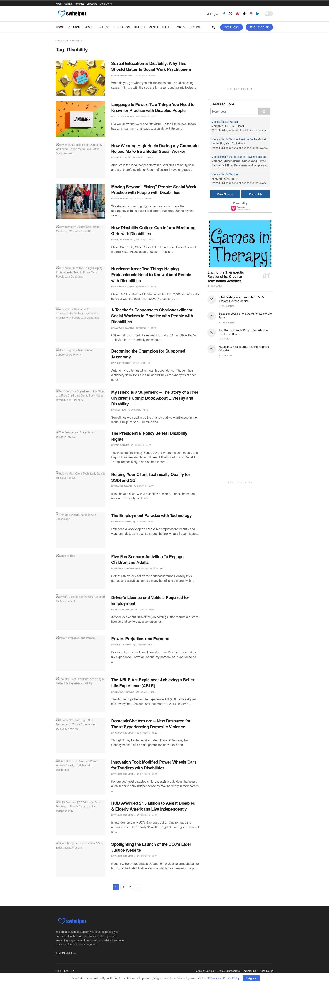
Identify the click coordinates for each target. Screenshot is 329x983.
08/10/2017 (140, 362)
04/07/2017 (135, 409)
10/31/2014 (144, 814)
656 (153, 75)
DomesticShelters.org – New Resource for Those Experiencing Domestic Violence (151, 724)
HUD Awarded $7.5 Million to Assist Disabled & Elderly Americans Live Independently (153, 806)
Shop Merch (105, 3)
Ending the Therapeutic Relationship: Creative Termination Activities (225, 276)
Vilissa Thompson (124, 732)
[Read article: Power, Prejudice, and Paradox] (80, 653)
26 (155, 732)
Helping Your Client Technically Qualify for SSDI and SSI (150, 477)
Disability (77, 40)
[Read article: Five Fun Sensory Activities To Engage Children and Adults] (80, 571)
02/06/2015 (142, 609)
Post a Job (255, 194)
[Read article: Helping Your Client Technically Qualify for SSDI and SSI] (80, 489)
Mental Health (160, 27)
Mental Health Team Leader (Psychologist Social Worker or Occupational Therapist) (261, 157)
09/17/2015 (140, 521)
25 (151, 362)
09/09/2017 (143, 286)
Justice (195, 27)
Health (139, 27)
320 (155, 116)
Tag (67, 40)
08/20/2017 (143, 327)
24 (154, 691)
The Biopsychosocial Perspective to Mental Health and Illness (243, 332)
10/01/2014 (144, 855)
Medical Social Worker (224, 122)
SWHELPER (70, 970)
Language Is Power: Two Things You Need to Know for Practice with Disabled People (153, 107)
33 (154, 327)
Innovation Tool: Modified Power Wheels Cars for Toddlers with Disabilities (153, 765)
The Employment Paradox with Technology (151, 515)
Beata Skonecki (123, 609)
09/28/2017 (141, 239)
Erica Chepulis (123, 239)
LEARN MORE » (66, 953)
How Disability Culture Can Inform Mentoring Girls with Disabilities (153, 230)
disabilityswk (122, 157)
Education (122, 27)
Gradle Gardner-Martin (129, 568)
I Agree (251, 978)
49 (151, 157)
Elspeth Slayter (124, 116)
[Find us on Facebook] (224, 14)
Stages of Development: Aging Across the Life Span (245, 315)
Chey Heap (120, 409)
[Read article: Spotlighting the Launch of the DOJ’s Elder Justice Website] (80, 859)
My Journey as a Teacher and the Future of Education (244, 348)
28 (154, 286)
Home (60, 27)
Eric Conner (121, 445)
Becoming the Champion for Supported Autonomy (148, 354)
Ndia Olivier (121, 198)
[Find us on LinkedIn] (257, 14)
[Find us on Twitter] (230, 14)
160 (149, 198)
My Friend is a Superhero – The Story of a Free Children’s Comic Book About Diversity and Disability (154, 398)
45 (153, 609)
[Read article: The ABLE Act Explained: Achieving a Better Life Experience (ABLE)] (80, 694)
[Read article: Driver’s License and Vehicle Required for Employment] (80, 612)
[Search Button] (213, 27)
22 (155, 855)
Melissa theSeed (124, 691)
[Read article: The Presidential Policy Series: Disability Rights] (80, 448)
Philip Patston (122, 362)
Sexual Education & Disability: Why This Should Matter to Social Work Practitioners (151, 66)
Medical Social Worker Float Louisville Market (238, 139)
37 (152, 486)
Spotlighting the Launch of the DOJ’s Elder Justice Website (151, 847)
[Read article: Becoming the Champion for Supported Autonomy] (80, 365)
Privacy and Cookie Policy (223, 978)
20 (155, 814)
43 (152, 239)
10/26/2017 (140, 157)
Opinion (74, 27)
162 (152, 644)
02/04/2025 (141, 75)
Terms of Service (204, 971)
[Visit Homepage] (72, 14)
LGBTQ (180, 27)
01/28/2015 (143, 691)
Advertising (250, 971)
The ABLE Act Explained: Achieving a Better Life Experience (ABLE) (153, 683)
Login (213, 14)
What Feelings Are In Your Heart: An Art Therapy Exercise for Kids (242, 299)
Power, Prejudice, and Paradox (140, 638)
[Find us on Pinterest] (237, 14)
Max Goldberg (123, 75)
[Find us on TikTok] (244, 14)
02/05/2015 (140, 644)
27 (149, 445)
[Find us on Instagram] (251, 14)
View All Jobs (225, 194)
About (59, 3)
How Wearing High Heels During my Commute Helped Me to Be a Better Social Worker (154, 148)
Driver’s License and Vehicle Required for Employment (150, 600)
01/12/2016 (144, 773)
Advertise (79, 3)
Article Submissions (229, 971)
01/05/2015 (144, 732)
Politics (103, 27)
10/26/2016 (138, 445)
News (88, 27)
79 (146, 409)
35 (163, 568)
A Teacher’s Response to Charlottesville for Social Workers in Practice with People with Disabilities (152, 316)
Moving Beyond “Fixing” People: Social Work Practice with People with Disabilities (153, 189)
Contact (68, 3)
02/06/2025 (143, 116)
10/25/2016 (141, 486)
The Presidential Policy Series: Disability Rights (149, 436)
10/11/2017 (152, 568)
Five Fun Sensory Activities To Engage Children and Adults (147, 559)
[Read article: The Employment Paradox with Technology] (80, 530)
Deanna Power (123, 486)
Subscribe (92, 3)
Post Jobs (231, 27)
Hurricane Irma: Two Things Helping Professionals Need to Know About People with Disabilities (151, 274)
